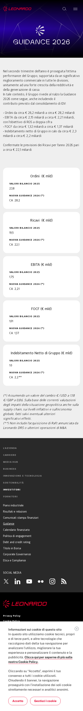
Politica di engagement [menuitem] (17, 536)
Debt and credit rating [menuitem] (16, 542)
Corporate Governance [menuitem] (17, 554)
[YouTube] (29, 581)
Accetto (17, 701)
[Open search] (64, 9)
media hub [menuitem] (10, 462)
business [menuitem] (9, 469)
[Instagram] (52, 581)
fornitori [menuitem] (10, 497)
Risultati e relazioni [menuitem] (15, 511)
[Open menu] (75, 9)
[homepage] (17, 8)
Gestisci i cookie (45, 701)
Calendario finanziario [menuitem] (16, 530)
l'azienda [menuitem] (10, 448)
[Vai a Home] (41, 604)
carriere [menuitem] (9, 455)
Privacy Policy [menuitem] (11, 616)
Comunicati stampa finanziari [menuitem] (20, 518)
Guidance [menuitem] (8, 524)
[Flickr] (41, 581)
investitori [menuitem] (11, 490)
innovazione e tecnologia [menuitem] (22, 476)
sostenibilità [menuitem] (13, 483)
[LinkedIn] (17, 581)
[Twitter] (6, 581)
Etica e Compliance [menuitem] (14, 560)
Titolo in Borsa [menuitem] (12, 548)
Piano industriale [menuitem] (13, 505)
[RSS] (64, 581)
